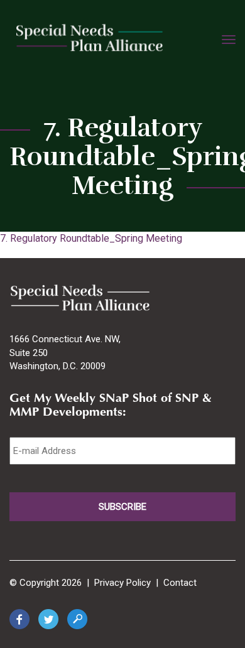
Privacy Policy (122, 582)
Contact (180, 582)
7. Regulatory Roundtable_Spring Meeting (91, 238)
